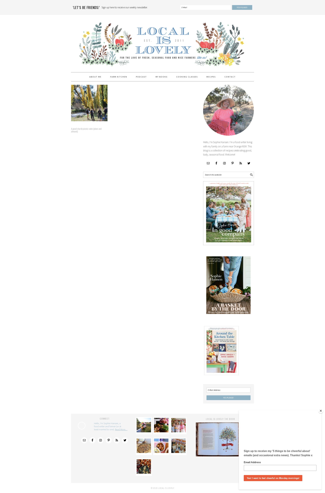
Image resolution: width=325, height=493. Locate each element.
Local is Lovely (162, 42)
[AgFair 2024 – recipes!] (161, 452)
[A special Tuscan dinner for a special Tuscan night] (161, 431)
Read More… (121, 429)
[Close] (320, 410)
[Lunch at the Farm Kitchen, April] (178, 452)
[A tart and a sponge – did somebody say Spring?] (178, 431)
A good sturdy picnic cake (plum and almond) (86, 130)
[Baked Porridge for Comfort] (144, 452)
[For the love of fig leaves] (144, 472)
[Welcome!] (144, 431)
